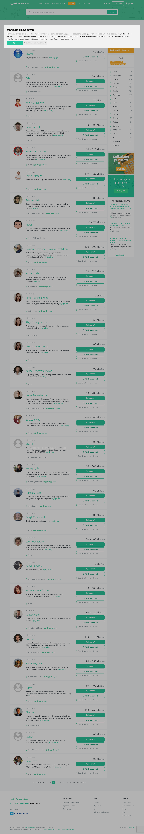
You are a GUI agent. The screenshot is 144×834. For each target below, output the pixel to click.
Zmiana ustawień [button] (40, 43)
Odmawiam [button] (28, 43)
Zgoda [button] (15, 43)
